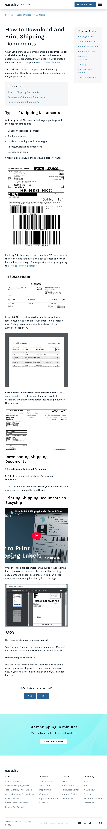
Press (86, 785)
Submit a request (85, 5)
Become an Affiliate (93, 798)
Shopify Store (45, 790)
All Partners (44, 802)
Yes (30, 696)
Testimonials (68, 798)
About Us (88, 781)
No (43, 696)
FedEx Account (46, 781)
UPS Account (44, 785)
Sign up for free (53, 741)
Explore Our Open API (15, 807)
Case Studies (68, 785)
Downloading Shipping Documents (26, 97)
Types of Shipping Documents (23, 92)
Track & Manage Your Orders (18, 790)
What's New (89, 790)
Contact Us (89, 802)
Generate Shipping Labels (17, 785)
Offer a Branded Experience (18, 802)
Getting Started (24, 15)
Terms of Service (13, 821)
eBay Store (43, 794)
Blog (64, 781)
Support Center (69, 794)
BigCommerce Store (48, 798)
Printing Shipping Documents (23, 102)
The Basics (39, 15)
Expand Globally (12, 798)
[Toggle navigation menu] (100, 4)
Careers (87, 794)
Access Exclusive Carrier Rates (19, 794)
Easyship (9, 15)
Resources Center (70, 790)
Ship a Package (12, 781)
